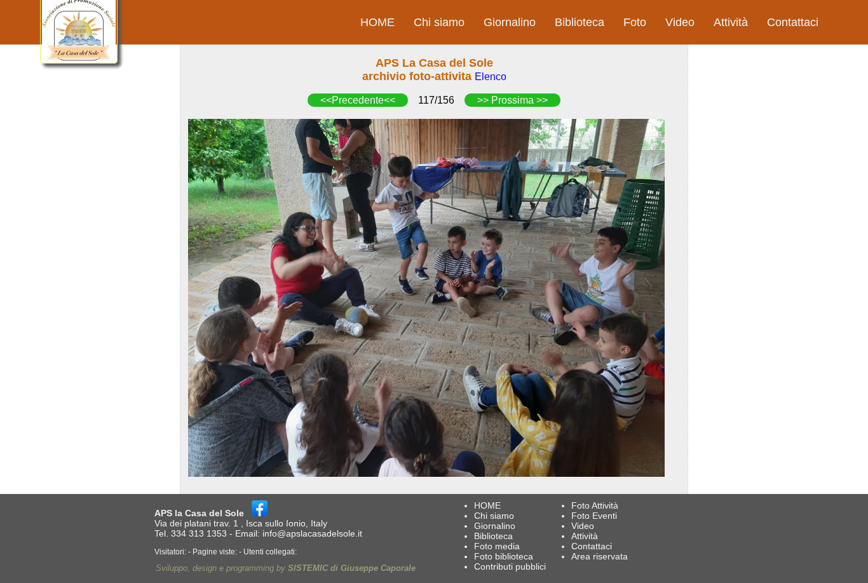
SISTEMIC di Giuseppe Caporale (352, 568)
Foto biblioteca (503, 556)
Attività (731, 22)
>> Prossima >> (512, 100)
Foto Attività (594, 505)
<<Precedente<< (357, 100)
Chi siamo (439, 22)
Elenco (490, 76)
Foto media (497, 546)
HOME (377, 22)
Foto (634, 22)
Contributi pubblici (510, 566)
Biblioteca (579, 22)
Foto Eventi (594, 516)
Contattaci (792, 22)
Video (680, 22)
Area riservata (599, 556)
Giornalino (510, 22)
